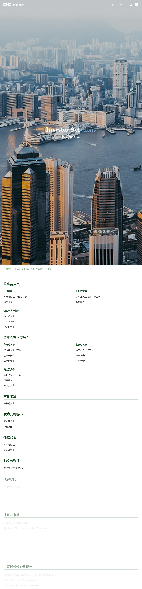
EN (131, 19)
